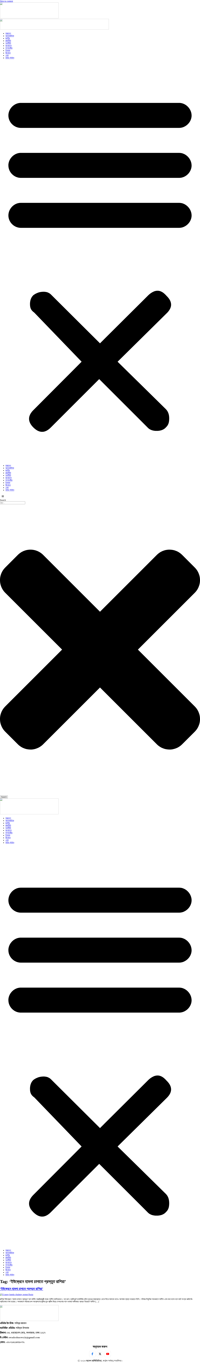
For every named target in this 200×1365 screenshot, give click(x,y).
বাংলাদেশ (8, 45)
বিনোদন (8, 53)
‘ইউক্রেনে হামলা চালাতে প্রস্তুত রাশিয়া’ (21, 1288)
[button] (100, 261)
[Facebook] (92, 1354)
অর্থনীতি (8, 43)
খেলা (7, 55)
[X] (100, 1354)
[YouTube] (107, 1354)
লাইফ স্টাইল (9, 58)
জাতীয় (7, 38)
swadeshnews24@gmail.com (24, 1337)
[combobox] (12, 502)
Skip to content (6, 1)
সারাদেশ (8, 33)
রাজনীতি (8, 41)
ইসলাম (7, 50)
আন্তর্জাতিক (9, 36)
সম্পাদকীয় (8, 48)
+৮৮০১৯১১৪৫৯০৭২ (15, 1342)
